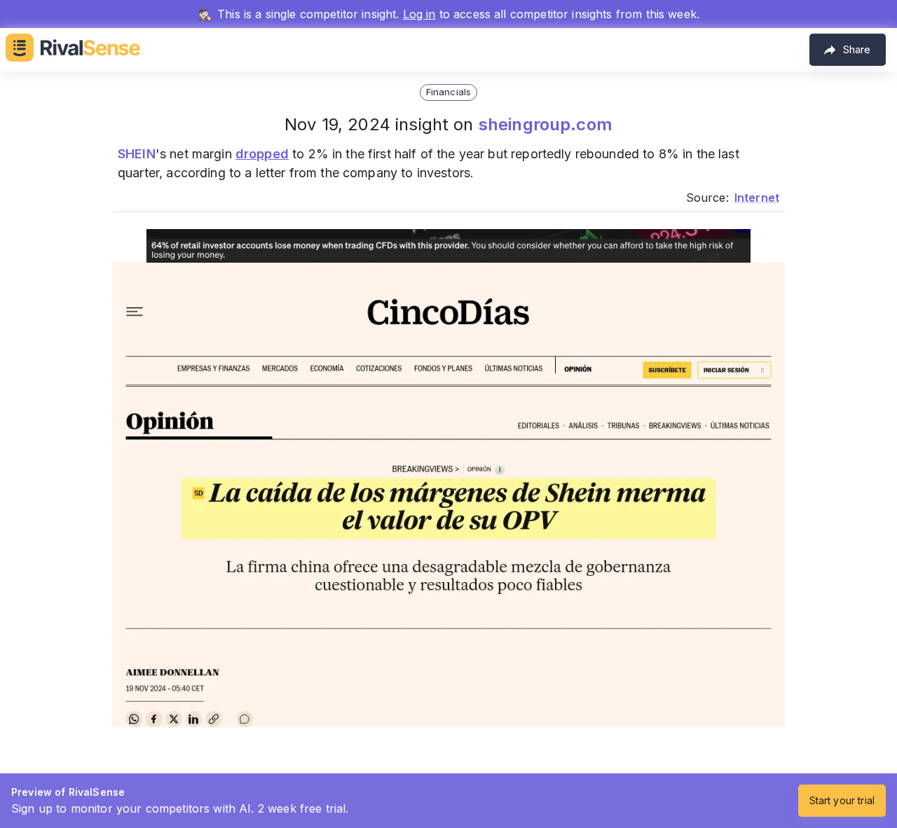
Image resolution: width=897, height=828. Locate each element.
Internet (756, 198)
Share (856, 49)
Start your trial (842, 800)
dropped (262, 153)
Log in (419, 14)
